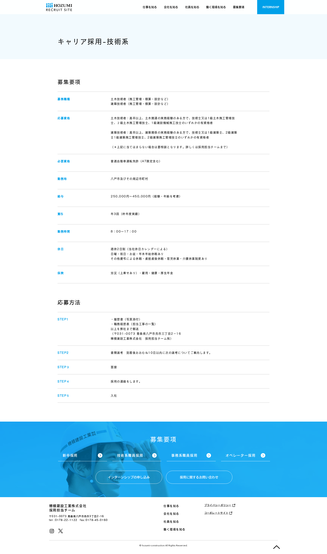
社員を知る (171, 521)
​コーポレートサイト (216, 513)
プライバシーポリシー (217, 505)
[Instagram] (52, 531)
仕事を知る (171, 506)
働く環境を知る (174, 529)
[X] (60, 531)
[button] (238, 7)
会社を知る (171, 513)
